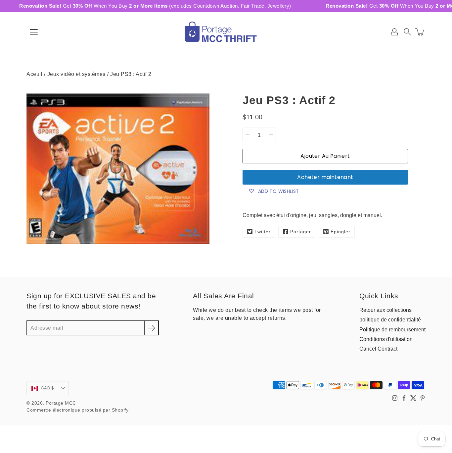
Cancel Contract (378, 349)
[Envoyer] (151, 327)
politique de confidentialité (390, 319)
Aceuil (34, 74)
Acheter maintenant (325, 177)
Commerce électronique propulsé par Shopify (77, 410)
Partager (300, 231)
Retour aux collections (385, 310)
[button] (407, 31)
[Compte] (394, 32)
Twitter (262, 231)
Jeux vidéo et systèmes (76, 74)
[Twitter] (413, 398)
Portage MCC (61, 403)
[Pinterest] (423, 398)
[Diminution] (247, 135)
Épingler (340, 231)
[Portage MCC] (226, 31)
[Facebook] (404, 398)
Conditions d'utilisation (386, 339)
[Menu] (33, 32)
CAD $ (47, 388)
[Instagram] (395, 398)
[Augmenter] (271, 135)
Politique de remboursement (392, 329)
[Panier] (420, 32)
